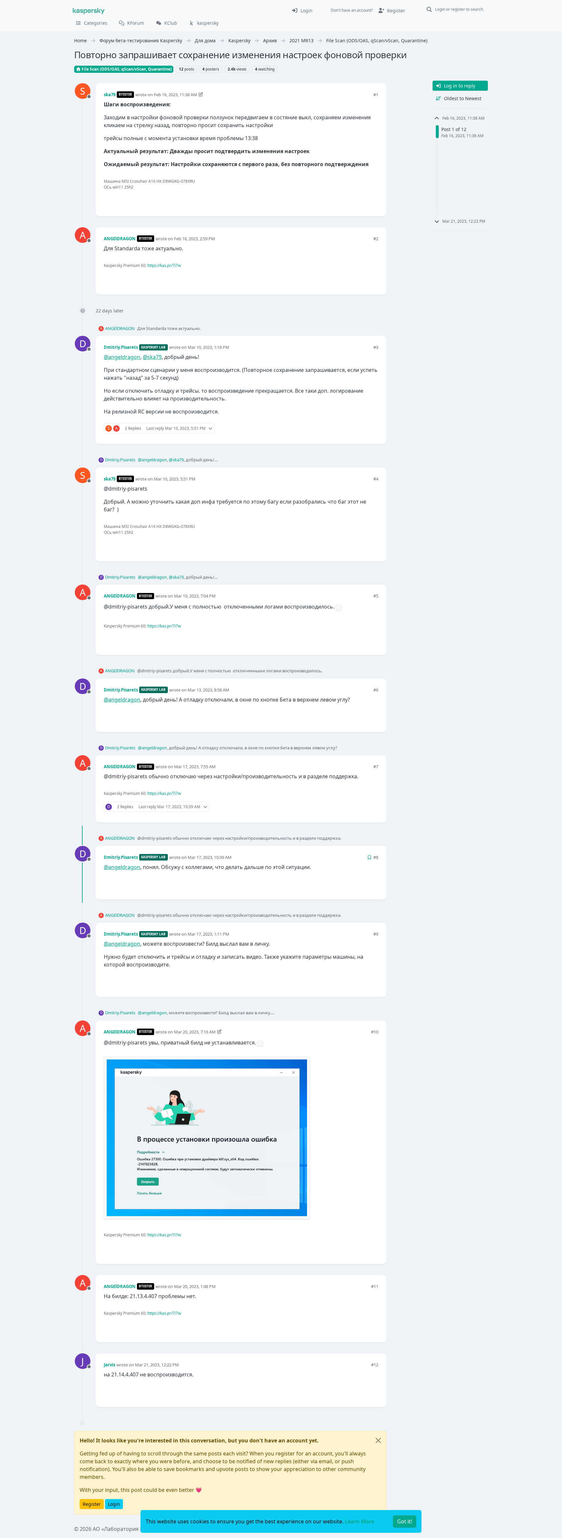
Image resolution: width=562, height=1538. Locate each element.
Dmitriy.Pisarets (121, 347)
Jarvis (109, 1365)
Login (114, 1504)
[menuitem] (302, 10)
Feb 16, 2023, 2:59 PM (194, 239)
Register (92, 1504)
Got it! (404, 1521)
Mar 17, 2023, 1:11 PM (208, 934)
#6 (375, 690)
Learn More (359, 1521)
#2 (375, 239)
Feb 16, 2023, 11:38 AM (175, 95)
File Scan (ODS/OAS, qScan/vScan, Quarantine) (126, 69)
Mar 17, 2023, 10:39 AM (210, 857)
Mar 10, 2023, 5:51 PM (174, 479)
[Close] (378, 1440)
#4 (375, 479)
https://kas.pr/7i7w (164, 265)
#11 (374, 1286)
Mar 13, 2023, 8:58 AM (208, 690)
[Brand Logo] (89, 10)
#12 (374, 1365)
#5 (375, 596)
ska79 (109, 95)
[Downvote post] (373, 200)
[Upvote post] (350, 200)
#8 (375, 857)
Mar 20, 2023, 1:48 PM (195, 1286)
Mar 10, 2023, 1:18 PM (208, 347)
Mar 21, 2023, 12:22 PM (157, 1365)
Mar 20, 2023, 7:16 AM (195, 1032)
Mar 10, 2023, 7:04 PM (195, 596)
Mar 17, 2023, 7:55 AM (195, 766)
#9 (375, 934)
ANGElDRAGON (120, 239)
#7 (375, 766)
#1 (375, 95)
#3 (375, 347)
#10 (374, 1032)
